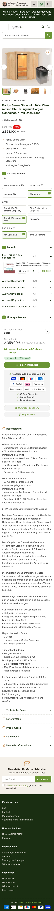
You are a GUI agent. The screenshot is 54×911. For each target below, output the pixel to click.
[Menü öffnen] (5, 27)
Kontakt (6, 812)
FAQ (4, 808)
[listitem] (34, 4)
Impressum (8, 890)
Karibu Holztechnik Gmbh (13, 100)
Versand (6, 856)
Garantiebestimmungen (14, 852)
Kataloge (6, 838)
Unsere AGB (8, 878)
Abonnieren (43, 779)
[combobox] (27, 35)
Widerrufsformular (11, 864)
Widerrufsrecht (10, 886)
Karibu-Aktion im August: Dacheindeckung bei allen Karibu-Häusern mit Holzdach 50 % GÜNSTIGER (27, 14)
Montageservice (10, 816)
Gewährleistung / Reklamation (17, 819)
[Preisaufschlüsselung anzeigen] (47, 331)
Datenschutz (8, 882)
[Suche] (48, 35)
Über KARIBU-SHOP (12, 834)
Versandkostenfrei (18, 349)
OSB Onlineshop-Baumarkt (31, 902)
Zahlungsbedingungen (13, 860)
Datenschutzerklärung (17, 785)
